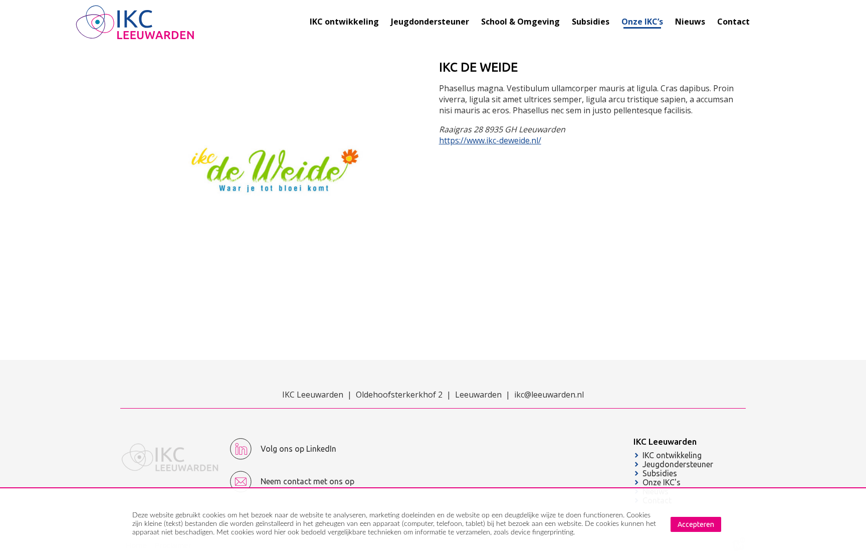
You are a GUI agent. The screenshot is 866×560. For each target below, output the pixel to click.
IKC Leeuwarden (665, 441)
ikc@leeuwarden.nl (549, 394)
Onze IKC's (661, 482)
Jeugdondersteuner (677, 464)
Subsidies (659, 473)
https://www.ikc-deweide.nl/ (490, 140)
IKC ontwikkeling (672, 455)
